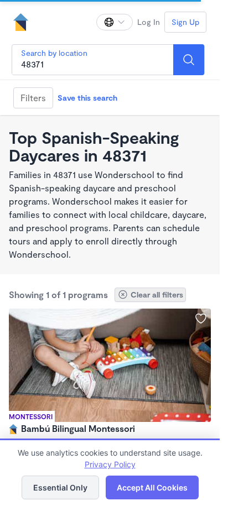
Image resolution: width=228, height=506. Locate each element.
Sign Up (185, 22)
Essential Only (60, 487)
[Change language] (114, 22)
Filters (33, 97)
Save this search (87, 97)
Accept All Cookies (152, 487)
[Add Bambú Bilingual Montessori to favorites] (201, 318)
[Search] (188, 59)
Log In (148, 22)
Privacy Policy (110, 464)
